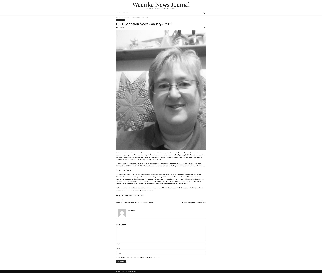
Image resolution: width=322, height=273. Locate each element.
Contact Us (127, 13)
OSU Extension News (138, 195)
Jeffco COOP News (125, 17)
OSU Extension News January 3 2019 (144, 24)
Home (119, 13)
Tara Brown (119, 27)
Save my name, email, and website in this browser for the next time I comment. (139, 257)
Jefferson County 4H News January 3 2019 (194, 202)
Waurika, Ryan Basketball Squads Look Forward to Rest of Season (134, 202)
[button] (204, 13)
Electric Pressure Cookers (126, 195)
